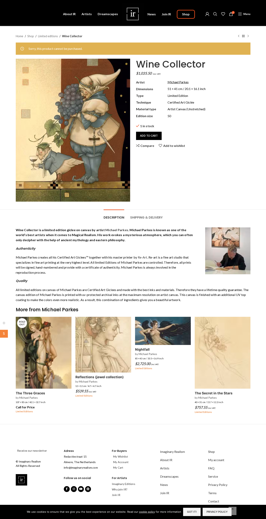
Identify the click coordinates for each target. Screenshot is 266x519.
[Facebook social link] (67, 489)
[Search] (215, 14)
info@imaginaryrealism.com (81, 467)
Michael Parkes (116, 230)
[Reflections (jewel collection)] (103, 345)
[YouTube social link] (81, 489)
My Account (121, 462)
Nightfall (142, 349)
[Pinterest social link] (88, 489)
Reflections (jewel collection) (99, 377)
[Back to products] (243, 36)
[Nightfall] (163, 331)
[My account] (207, 14)
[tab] (114, 215)
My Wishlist (120, 456)
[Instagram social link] (74, 489)
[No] (232, 511)
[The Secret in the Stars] (222, 353)
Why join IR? (119, 489)
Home (19, 36)
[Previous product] (238, 36)
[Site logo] (133, 13)
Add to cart (149, 135)
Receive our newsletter (32, 450)
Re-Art (142, 257)
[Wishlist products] (223, 14)
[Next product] (248, 36)
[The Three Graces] (43, 353)
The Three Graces (30, 393)
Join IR (116, 495)
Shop (30, 36)
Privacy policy (217, 511)
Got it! (192, 511)
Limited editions (48, 36)
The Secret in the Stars (214, 393)
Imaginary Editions (123, 484)
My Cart (118, 467)
